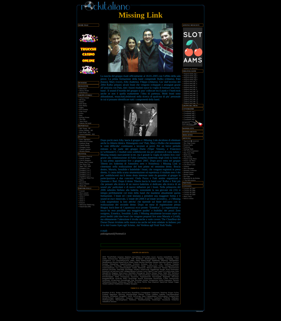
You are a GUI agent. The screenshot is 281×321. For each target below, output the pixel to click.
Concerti (82, 191)
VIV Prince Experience (191, 151)
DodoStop (164, 292)
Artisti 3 (82, 201)
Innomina (105, 269)
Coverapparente (145, 292)
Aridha (104, 259)
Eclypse (170, 292)
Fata (161, 264)
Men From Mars (189, 153)
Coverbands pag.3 (189, 115)
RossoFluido (158, 278)
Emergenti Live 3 (85, 172)
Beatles (81, 102)
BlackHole (105, 292)
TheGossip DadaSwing (86, 205)
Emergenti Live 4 (85, 174)
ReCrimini (175, 277)
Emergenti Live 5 (85, 176)
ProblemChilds (174, 296)
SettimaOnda (139, 298)
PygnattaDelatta (152, 296)
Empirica (176, 262)
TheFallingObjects (121, 300)
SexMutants (106, 280)
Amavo (153, 257)
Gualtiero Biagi (84, 143)
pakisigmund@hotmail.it (113, 233)
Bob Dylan (83, 104)
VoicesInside (166, 300)
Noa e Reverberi (189, 168)
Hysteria (164, 268)
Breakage (161, 259)
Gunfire (134, 268)
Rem (80, 115)
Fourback (105, 294)
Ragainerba (166, 277)
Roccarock (82, 182)
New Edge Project (189, 143)
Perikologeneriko (173, 275)
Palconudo (163, 275)
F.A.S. (156, 264)
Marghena (115, 273)
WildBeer (127, 284)
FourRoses (167, 264)
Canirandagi (169, 259)
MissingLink (140, 273)
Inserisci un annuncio (190, 68)
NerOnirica (175, 273)
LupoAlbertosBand (172, 294)
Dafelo (132, 260)
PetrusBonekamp (107, 277)
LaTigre (147, 294)
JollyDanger (129, 269)
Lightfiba (162, 294)
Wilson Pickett (84, 98)
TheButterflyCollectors (109, 282)
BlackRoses (139, 259)
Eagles (81, 107)
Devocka (115, 262)
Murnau (154, 273)
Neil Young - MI (84, 128)
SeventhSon (149, 298)
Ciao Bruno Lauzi (189, 164)
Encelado (105, 264)
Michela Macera (84, 151)
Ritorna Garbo (188, 145)
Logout (160, 271)
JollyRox (137, 269)
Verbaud (170, 282)
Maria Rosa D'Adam (86, 141)
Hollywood (157, 268)
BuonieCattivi (126, 292)
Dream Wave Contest (86, 162)
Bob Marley (83, 106)
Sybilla (161, 280)
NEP (169, 273)
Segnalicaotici (119, 298)
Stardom (186, 166)
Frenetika (176, 264)
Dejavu (81, 180)
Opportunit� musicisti (191, 141)
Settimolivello (174, 278)
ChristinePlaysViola (122, 260)
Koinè (168, 269)
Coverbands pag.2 (189, 113)
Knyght (162, 269)
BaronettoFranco (124, 259)
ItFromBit (112, 269)
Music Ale (82, 186)
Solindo (145, 280)
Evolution (136, 264)
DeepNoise (164, 260)
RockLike (118, 278)
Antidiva (176, 257)
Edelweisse (162, 262)
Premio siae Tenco (189, 161)
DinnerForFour (123, 262)
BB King (82, 100)
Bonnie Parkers (189, 174)
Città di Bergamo (85, 160)
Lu (164, 271)
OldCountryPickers (144, 275)
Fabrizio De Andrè (85, 123)
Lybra (177, 271)
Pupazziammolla (145, 277)
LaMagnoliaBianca (130, 271)
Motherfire (105, 296)
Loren (121, 271)
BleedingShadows (151, 259)
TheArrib (176, 280)
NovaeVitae (129, 275)
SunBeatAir (158, 298)
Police (81, 113)
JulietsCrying (144, 269)
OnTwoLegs (137, 296)
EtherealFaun (114, 264)
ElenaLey (169, 262)
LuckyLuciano (170, 271)
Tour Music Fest (84, 164)
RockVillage (133, 278)
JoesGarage (120, 269)
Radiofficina (83, 92)
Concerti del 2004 (189, 194)
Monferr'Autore (189, 172)
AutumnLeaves (113, 259)
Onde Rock (83, 89)
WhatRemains (118, 284)
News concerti (83, 193)
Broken (118, 292)
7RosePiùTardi (111, 257)
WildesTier (175, 300)
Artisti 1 (82, 197)
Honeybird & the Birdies (192, 178)
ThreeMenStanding (144, 300)
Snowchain (138, 280)
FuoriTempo (118, 266)
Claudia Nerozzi (84, 145)
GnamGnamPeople (108, 268)
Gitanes (161, 266)
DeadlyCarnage (146, 260)
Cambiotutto (155, 292)
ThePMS (130, 282)
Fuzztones (187, 147)
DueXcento (148, 262)
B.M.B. (112, 292)
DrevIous (142, 262)
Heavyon (149, 268)
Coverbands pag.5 (189, 119)
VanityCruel (163, 282)
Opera (144, 296)
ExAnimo (144, 264)
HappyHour (113, 294)
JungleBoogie (154, 269)
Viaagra (176, 282)
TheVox (144, 282)
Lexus (145, 271)
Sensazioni (129, 298)
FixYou (176, 292)
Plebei (117, 277)
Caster (177, 259)
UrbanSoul (155, 282)
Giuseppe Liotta (84, 147)
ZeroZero (113, 301)
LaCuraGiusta (114, 271)
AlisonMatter (136, 257)
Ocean (135, 275)
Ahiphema (128, 257)
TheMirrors (132, 300)
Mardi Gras (187, 155)
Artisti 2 (82, 199)
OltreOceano (155, 275)
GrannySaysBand (125, 268)
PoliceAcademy (163, 296)
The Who (82, 119)
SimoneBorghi (125, 280)
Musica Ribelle (84, 184)
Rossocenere (148, 278)
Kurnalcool (105, 271)
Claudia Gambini (85, 149)
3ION (104, 257)
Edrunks (155, 262)
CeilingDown (106, 260)
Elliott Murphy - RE (86, 130)
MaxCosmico (123, 273)
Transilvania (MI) (85, 206)
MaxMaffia (132, 273)
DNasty (131, 262)
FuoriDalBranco (107, 266)
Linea (155, 271)
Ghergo (143, 266)
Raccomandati (156, 277)
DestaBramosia (107, 262)
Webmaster (199, 311)
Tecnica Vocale (84, 91)
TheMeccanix (122, 282)
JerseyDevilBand (131, 294)
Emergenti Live (84, 168)
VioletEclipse (156, 300)
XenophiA (134, 284)
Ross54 (140, 278)
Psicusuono (134, 277)
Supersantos (168, 280)
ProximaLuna (124, 277)
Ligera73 (150, 271)
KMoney (141, 294)
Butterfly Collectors (190, 170)
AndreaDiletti (167, 257)
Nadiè (165, 273)
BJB (132, 259)
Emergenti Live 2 (85, 170)
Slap (132, 280)
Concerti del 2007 (189, 189)
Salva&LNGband (108, 298)
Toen (149, 282)
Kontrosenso (175, 269)
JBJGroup (121, 294)
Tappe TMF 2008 (85, 166)
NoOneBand (114, 296)
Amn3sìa (160, 257)
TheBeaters (175, 298)
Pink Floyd (83, 111)
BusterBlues (136, 292)
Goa (117, 268)
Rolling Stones (84, 117)
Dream (136, 262)
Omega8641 (123, 296)
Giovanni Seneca (189, 163)
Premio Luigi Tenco (190, 159)
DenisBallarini (174, 260)
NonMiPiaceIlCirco (118, 275)
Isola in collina (188, 198)
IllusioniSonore (174, 268)
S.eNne (165, 278)
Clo (113, 260)
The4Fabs (167, 298)
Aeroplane (120, 257)
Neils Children (84, 195)
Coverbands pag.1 (189, 111)
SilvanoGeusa (115, 280)
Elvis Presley (83, 109)
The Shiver (137, 282)
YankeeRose (106, 301)
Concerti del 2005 (189, 192)
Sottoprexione (153, 280)
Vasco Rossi (83, 121)
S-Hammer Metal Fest (86, 178)
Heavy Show (188, 196)
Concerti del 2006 (189, 191)
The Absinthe (188, 157)
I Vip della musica (189, 180)
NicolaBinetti (106, 275)
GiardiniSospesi (152, 266)
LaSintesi (139, 271)
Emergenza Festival (85, 156)
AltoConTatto (145, 257)
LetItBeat (155, 294)
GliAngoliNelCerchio (172, 266)
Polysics (82, 203)
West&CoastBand (108, 284)
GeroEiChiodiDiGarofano (131, 266)
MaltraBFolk (106, 273)
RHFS (125, 278)
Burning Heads (188, 149)
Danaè (138, 260)
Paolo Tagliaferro (84, 139)
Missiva (148, 273)
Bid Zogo (187, 176)
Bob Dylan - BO (84, 132)
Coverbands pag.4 (189, 117)
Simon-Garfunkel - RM (87, 134)
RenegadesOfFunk (108, 278)
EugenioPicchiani (125, 264)
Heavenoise (141, 268)
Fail (150, 264)
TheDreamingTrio (108, 300)
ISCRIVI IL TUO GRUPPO (187, 123)
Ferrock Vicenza (84, 158)
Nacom (160, 273)
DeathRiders (156, 260)
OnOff (130, 296)
